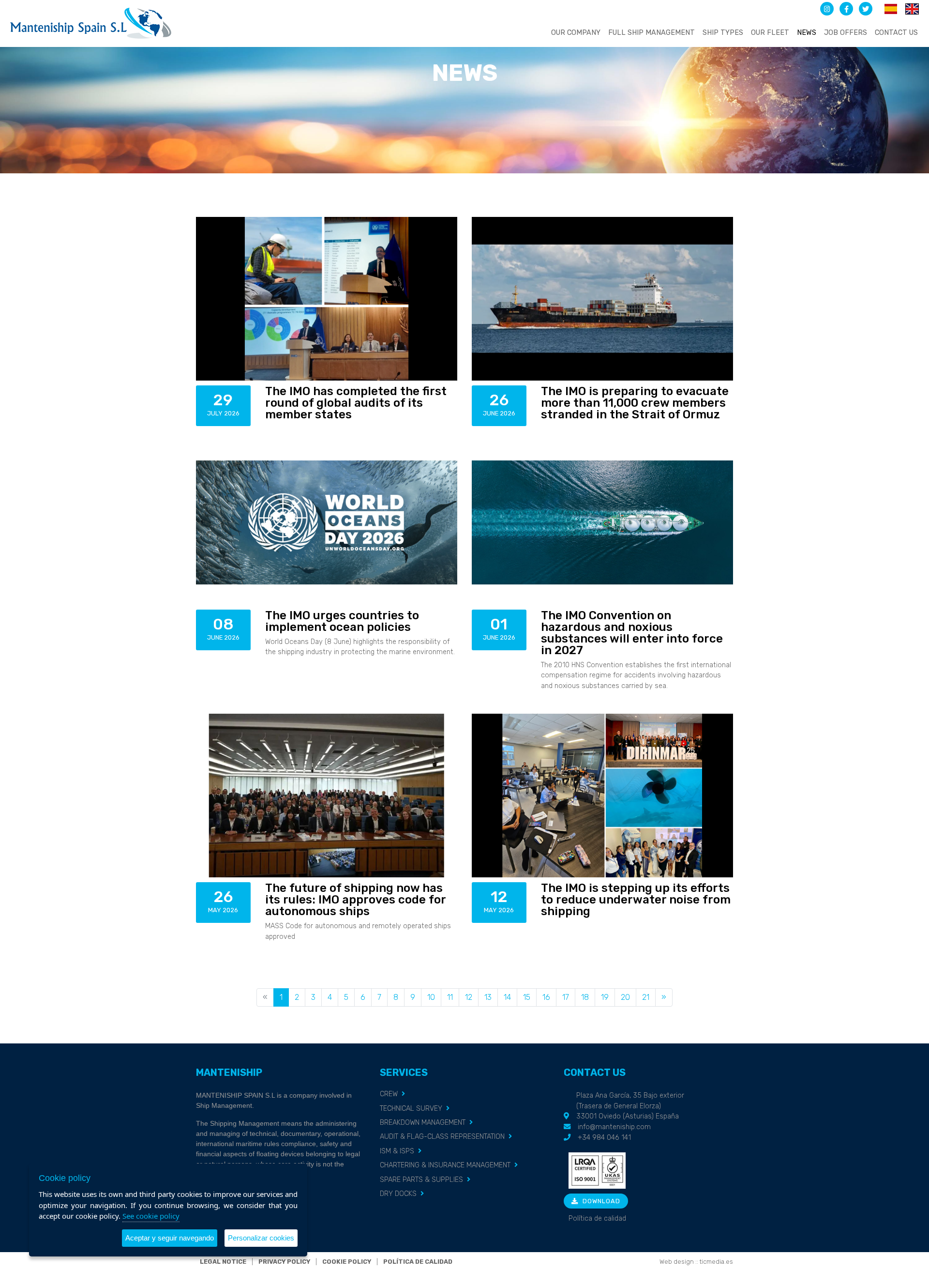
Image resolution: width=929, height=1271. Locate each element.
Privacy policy (284, 1261)
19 (605, 997)
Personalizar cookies (261, 1238)
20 (625, 997)
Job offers (845, 33)
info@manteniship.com (614, 1127)
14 (507, 997)
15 (526, 997)
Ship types (723, 33)
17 (565, 997)
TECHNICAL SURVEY (411, 1108)
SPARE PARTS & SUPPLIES (421, 1180)
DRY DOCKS (398, 1194)
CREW (389, 1094)
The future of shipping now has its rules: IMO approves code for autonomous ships (355, 899)
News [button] (806, 33)
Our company (575, 33)
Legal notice (223, 1261)
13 (488, 997)
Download (600, 1201)
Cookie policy (346, 1261)
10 (431, 997)
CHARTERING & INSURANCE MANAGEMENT (445, 1165)
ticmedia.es (716, 1261)
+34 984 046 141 (604, 1137)
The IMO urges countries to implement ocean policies (342, 621)
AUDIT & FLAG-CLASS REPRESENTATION (442, 1137)
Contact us (896, 33)
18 (585, 997)
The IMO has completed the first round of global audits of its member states (356, 402)
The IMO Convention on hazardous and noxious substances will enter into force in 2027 (632, 633)
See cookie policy (151, 1216)
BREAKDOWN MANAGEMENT (422, 1122)
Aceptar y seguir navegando (169, 1238)
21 (645, 997)
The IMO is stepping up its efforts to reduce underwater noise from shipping (636, 899)
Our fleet (770, 33)
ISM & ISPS (397, 1151)
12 (468, 997)
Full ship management (651, 33)
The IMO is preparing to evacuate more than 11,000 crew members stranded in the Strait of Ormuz (635, 402)
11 (450, 997)
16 (546, 997)
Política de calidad (597, 1218)
